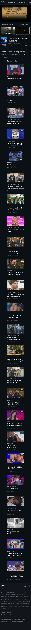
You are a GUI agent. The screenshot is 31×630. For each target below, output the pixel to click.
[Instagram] (25, 586)
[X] (29, 586)
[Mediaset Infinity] (3, 2)
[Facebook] (21, 586)
